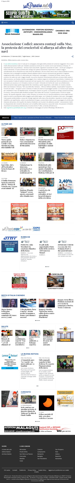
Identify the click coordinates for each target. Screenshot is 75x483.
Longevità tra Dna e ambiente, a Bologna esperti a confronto (34, 341)
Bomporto (41, 454)
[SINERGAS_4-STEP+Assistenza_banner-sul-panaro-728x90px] (37, 18)
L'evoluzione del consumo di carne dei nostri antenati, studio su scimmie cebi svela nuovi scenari (48, 341)
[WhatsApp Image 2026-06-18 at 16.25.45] (65, 169)
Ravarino (58, 456)
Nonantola (58, 458)
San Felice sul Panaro (26, 454)
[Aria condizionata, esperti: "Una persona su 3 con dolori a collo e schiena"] (20, 333)
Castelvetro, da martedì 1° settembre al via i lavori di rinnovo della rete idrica (44, 194)
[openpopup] (72, 22)
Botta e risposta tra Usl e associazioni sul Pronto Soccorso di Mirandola (24, 117)
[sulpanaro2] (55, 290)
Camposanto (41, 452)
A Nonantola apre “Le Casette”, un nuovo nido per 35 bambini (27, 363)
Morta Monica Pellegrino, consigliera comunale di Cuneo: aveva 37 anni (9, 313)
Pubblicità (22, 470)
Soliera (57, 454)
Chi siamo (7, 470)
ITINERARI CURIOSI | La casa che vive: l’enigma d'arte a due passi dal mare (65, 248)
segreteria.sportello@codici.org (16, 108)
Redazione (6, 56)
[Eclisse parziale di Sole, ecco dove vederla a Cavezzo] (46, 403)
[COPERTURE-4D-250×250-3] (19, 290)
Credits (36, 472)
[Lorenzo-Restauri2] (9, 369)
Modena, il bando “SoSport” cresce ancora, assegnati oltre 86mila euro (26, 193)
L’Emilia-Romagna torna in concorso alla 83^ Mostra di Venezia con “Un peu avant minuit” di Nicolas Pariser (9, 184)
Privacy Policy (32, 470)
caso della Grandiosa (11, 64)
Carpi (21, 461)
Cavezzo (40, 449)
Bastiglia (40, 456)
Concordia (23, 456)
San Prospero (59, 449)
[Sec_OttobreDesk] (37, 32)
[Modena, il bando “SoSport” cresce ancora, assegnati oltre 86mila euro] (28, 182)
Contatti (14, 470)
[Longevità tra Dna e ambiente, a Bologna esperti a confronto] (34, 333)
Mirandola (23, 449)
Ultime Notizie (6, 452)
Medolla (22, 458)
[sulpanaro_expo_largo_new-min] (37, 429)
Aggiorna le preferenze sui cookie (58, 470)
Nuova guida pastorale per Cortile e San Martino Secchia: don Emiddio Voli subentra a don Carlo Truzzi (7, 144)
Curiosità (26, 392)
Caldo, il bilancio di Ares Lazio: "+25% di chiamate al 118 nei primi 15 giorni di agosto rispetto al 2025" (6, 341)
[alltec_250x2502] (9, 252)
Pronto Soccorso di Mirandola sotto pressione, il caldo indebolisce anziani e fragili (45, 144)
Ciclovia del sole (7, 449)
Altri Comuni (36, 56)
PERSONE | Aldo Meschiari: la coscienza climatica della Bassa (28, 248)
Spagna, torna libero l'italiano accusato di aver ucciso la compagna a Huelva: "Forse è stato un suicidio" (65, 304)
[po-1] (65, 139)
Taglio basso (26, 56)
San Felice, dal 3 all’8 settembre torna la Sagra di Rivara (7, 168)
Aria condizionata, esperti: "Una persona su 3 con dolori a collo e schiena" (20, 341)
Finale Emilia (23, 452)
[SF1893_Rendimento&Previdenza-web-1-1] (65, 194)
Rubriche (25, 237)
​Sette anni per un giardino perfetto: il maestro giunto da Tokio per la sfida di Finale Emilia (28, 411)
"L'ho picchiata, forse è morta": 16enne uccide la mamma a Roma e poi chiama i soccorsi (28, 313)
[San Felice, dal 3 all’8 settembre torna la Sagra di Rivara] (9, 157)
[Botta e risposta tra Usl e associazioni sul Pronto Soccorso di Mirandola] (28, 131)
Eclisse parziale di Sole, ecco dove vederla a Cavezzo (46, 416)
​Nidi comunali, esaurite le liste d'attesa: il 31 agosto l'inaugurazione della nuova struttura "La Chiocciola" (46, 364)
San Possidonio (42, 458)
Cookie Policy (42, 470)
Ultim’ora (5, 118)
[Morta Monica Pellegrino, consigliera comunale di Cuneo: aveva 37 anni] (9, 303)
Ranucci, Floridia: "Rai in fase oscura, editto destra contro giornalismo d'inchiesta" (46, 313)
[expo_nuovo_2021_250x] (19, 220)
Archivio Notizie (6, 454)
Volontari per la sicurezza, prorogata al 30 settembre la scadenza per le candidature (26, 169)
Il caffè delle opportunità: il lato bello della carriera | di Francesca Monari (46, 249)
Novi (56, 452)
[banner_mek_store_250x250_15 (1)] (65, 342)
